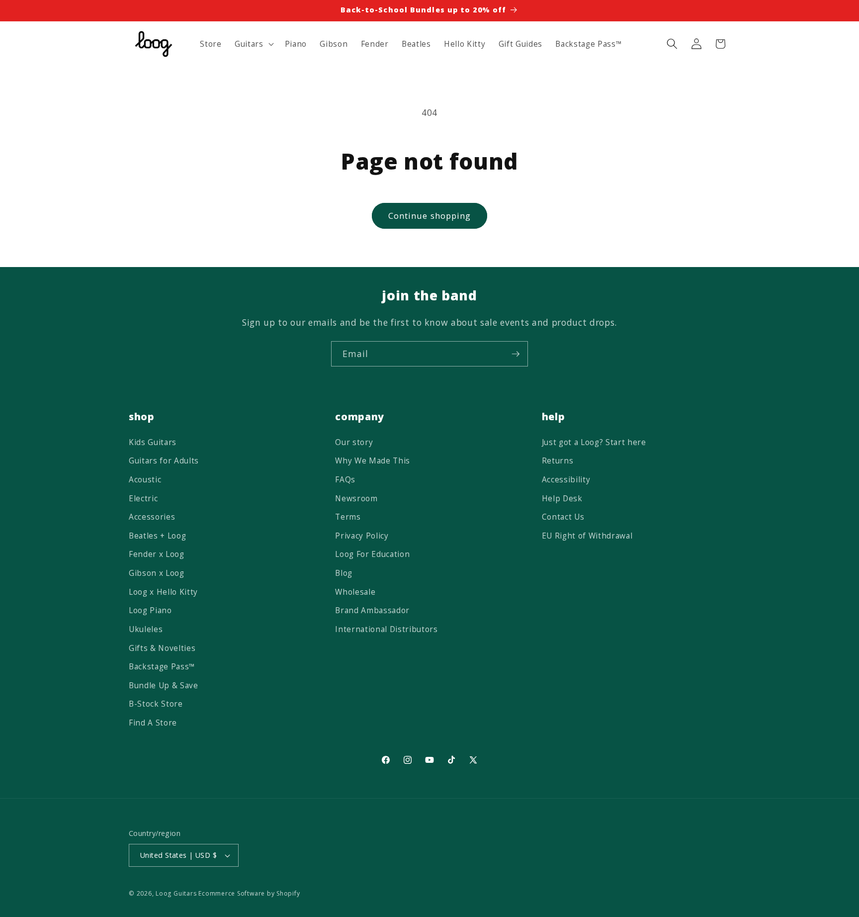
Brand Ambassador (372, 610)
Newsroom (356, 498)
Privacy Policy (361, 536)
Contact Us (563, 517)
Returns (558, 461)
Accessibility (566, 479)
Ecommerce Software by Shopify (249, 893)
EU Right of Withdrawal (587, 536)
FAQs (345, 479)
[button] (253, 43)
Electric (143, 498)
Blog (343, 573)
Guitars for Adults (164, 461)
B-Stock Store (156, 704)
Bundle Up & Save (163, 685)
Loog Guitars (176, 893)
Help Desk (562, 498)
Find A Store (153, 723)
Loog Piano (150, 610)
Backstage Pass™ (162, 666)
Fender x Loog (156, 555)
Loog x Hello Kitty (163, 592)
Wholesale (355, 592)
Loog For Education (372, 555)
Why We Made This (372, 461)
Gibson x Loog (156, 573)
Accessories (152, 517)
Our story (354, 442)
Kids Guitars (152, 442)
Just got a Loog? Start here (594, 442)
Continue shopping (429, 215)
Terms (347, 517)
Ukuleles (146, 629)
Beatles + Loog (157, 536)
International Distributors (386, 629)
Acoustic (145, 479)
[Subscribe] (515, 354)
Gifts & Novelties (162, 648)
